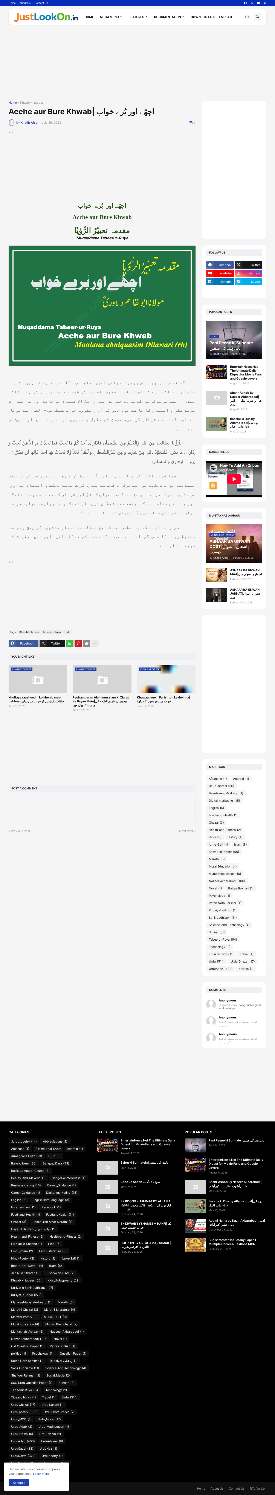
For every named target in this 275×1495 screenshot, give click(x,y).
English (216, 808)
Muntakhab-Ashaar (225, 873)
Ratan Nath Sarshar (225, 903)
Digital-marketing (224, 800)
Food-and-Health (223, 815)
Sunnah (217, 932)
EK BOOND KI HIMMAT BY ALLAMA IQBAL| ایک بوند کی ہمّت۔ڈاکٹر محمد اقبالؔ (146, 1205)
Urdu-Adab (21, 1426)
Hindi (215, 837)
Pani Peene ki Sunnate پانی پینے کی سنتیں (236, 1140)
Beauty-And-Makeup (226, 793)
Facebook (51, 1207)
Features (136, 17)
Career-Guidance (25, 1192)
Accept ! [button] (19, 1482)
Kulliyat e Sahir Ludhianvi (32, 1287)
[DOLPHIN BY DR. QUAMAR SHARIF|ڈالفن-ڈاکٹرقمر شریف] (107, 1248)
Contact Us (41, 3)
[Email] (86, 643)
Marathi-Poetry (24, 1317)
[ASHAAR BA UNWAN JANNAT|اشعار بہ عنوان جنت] (216, 595)
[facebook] (245, 3)
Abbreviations (55, 1141)
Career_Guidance (61, 1185)
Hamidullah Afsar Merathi (52, 1222)
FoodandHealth (60, 1214)
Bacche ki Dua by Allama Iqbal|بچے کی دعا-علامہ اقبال (244, 422)
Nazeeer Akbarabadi (67, 1331)
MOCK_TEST (55, 1317)
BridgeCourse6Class (68, 1178)
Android (241, 778)
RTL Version (258, 1488)
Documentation (167, 17)
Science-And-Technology (229, 925)
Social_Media (58, 1375)
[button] (247, 17)
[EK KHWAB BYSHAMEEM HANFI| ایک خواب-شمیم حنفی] (107, 1229)
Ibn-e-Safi (218, 844)
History (235, 837)
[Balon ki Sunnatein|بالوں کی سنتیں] (107, 1168)
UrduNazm (23, 1456)
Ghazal (216, 822)
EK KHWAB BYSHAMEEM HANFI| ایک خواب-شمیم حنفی (146, 1225)
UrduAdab (220, 969)
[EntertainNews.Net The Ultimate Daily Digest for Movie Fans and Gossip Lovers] (216, 372)
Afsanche (218, 778)
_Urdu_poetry (24, 1141)
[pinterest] (265, 3)
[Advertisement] (137, 64)
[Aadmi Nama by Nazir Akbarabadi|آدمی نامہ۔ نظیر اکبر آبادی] (195, 1226)
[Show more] (95, 643)
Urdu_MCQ (21, 1419)
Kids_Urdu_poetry (63, 1280)
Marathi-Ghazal (24, 1309)
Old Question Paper (27, 1346)
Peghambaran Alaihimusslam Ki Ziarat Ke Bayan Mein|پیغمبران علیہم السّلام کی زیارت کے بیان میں (101, 701)
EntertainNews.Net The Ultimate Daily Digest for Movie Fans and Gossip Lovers (246, 372)
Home (12, 3)
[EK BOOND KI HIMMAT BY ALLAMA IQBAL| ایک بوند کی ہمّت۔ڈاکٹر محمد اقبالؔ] (107, 1206)
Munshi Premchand (61, 1324)
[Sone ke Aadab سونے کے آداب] (107, 1187)
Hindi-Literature (52, 1251)
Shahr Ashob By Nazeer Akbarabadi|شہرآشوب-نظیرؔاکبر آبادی (246, 398)
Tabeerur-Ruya (52, 632)
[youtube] (258, 3)
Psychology (219, 895)
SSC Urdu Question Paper (31, 1382)
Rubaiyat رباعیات (223, 910)
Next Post (186, 831)
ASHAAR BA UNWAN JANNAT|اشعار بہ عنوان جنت (245, 593)
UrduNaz (48, 1448)
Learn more (41, 1473)
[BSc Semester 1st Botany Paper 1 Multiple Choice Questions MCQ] (195, 1245)
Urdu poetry (24, 1412)
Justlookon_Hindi (60, 1273)
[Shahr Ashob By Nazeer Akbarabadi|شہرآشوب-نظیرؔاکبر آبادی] (216, 398)
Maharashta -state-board (31, 1302)
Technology (219, 947)
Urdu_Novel (49, 1419)
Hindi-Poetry (22, 1258)
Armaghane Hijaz (26, 1156)
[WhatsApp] (69, 643)
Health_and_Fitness (27, 1236)
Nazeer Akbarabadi (227, 881)
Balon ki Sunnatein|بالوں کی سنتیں (144, 1162)
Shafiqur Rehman (25, 1375)
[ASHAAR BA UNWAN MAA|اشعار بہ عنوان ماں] (216, 575)
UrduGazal (22, 1448)
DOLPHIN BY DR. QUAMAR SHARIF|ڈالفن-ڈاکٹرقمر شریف (146, 1245)
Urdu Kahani (52, 1404)
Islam (240, 844)
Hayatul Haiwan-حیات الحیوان (33, 1229)
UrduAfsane (52, 1441)
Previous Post (20, 831)
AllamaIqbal (48, 1148)
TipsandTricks (221, 954)
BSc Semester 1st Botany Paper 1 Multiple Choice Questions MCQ (232, 1242)
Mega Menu (109, 17)
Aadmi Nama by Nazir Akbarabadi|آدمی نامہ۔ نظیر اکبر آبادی (237, 1222)
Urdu (67, 632)
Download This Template (212, 17)
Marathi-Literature (59, 1309)
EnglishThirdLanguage (51, 1200)
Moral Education (223, 866)
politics (246, 969)
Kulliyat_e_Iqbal (26, 1295)
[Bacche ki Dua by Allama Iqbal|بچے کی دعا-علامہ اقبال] (216, 424)
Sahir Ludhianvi (223, 917)
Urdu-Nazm (50, 1434)
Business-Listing (26, 1185)
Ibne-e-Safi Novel (27, 1265)
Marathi (217, 859)
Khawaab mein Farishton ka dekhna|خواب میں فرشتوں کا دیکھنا (163, 699)
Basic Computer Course (30, 1170)
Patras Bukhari (241, 888)
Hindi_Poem (22, 1251)
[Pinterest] (78, 643)
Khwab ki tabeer (31, 102)
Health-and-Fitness (225, 830)
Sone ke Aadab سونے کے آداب (140, 1182)
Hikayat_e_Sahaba (26, 1244)
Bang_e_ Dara (56, 1163)
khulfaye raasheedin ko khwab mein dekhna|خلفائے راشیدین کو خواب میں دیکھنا (36, 699)
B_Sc (54, 1156)
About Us (25, 3)
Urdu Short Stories (59, 1412)
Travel (246, 954)
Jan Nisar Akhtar (25, 1273)
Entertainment (23, 1207)
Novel (215, 888)
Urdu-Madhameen (53, 1426)
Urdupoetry (52, 1456)
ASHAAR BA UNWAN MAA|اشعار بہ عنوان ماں (246, 572)
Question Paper (73, 1353)
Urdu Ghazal (243, 961)
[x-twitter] (252, 3)
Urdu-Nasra (22, 1434)
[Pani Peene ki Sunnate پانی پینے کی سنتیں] (195, 1145)
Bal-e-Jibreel (221, 786)
